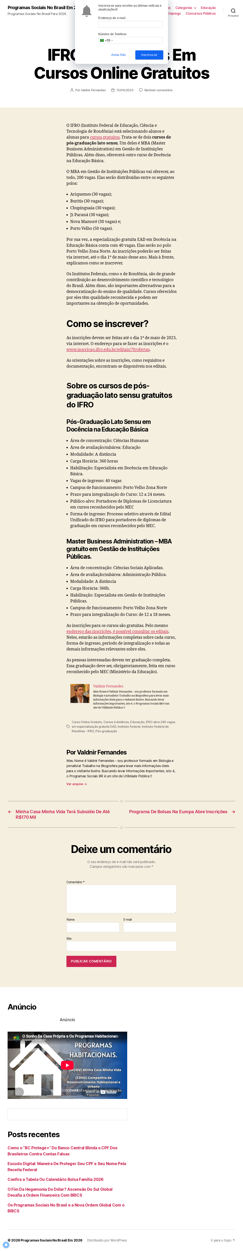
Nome (70, 919)
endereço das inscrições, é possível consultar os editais (117, 631)
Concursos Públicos (201, 13)
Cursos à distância (116, 722)
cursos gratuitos (105, 137)
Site (69, 938)
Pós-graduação (106, 731)
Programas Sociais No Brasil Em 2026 (46, 7)
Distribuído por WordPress (107, 1240)
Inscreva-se (149, 54)
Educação (208, 8)
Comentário (75, 882)
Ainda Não (118, 54)
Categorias (183, 8)
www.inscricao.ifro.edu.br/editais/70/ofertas (108, 349)
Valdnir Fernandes (93, 90)
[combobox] (106, 40)
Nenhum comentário (158, 90)
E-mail (127, 919)
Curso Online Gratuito (87, 722)
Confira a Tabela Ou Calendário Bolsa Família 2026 (55, 1179)
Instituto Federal (129, 726)
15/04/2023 (124, 90)
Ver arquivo (76, 784)
